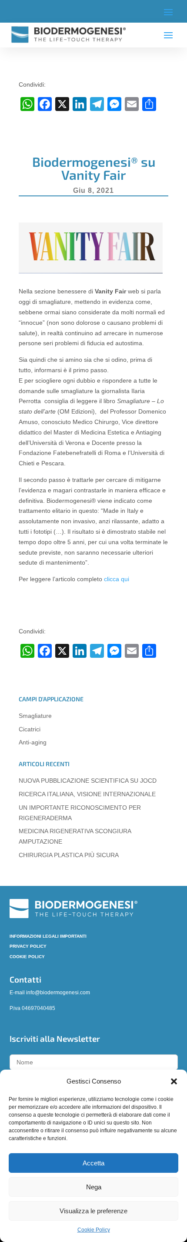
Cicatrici (29, 729)
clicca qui (116, 579)
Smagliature (35, 715)
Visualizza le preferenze (93, 1211)
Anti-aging (33, 742)
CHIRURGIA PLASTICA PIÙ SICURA (69, 855)
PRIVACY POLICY (28, 946)
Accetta (93, 1163)
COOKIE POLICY (27, 956)
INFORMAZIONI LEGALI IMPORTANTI (48, 936)
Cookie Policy (93, 1230)
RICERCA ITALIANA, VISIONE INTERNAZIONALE (87, 794)
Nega (93, 1187)
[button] (174, 1081)
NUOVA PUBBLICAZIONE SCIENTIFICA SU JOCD (88, 780)
